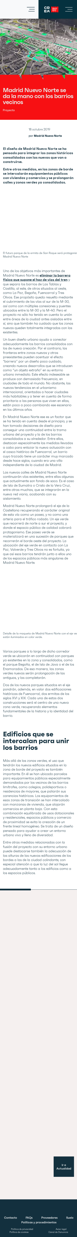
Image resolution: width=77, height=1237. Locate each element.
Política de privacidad (22, 1229)
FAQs (29, 1217)
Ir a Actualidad (63, 1166)
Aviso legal (61, 1229)
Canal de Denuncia (58, 1232)
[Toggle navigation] (31, 9)
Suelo (69, 1217)
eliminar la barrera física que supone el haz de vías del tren (36, 277)
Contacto (10, 1217)
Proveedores (49, 1217)
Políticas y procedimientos (38, 1222)
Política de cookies (19, 1232)
